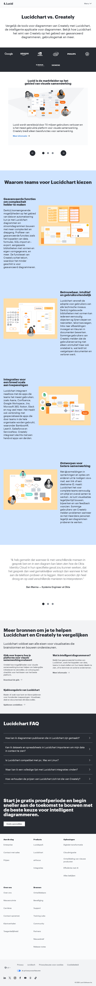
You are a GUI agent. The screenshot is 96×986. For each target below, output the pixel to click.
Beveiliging (38, 900)
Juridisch (31, 965)
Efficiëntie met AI (70, 868)
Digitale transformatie (73, 845)
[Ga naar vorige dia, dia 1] (32, 153)
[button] (43, 153)
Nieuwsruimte (10, 900)
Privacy (20, 965)
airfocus (37, 860)
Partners (37, 931)
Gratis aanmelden (14, 824)
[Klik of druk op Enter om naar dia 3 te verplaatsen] (52, 604)
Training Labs (39, 916)
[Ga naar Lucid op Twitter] (10, 978)
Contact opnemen (12, 916)
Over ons (8, 893)
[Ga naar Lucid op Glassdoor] (30, 978)
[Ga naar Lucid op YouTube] (25, 978)
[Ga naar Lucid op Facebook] (20, 978)
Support (37, 908)
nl (8, 967)
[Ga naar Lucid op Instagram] (15, 978)
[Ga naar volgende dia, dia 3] (63, 153)
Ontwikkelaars (39, 893)
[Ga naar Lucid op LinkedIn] (5, 978)
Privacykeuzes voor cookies (51, 965)
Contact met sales (12, 852)
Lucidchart (38, 852)
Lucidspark (38, 845)
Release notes (39, 947)
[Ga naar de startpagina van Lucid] (11, 3)
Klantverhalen (10, 923)
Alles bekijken (69, 875)
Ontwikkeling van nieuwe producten (74, 860)
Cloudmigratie (69, 852)
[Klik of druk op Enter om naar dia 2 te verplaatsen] (48, 604)
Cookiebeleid (73, 965)
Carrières (8, 908)
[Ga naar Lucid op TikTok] (35, 978)
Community (38, 923)
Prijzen (6, 860)
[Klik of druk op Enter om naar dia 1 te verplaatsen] (43, 604)
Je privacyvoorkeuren (31, 970)
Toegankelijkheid (11, 931)
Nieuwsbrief (38, 939)
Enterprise (8, 845)
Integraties (38, 868)
